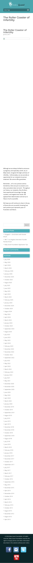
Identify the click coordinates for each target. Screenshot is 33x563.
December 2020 (9, 383)
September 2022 (9, 357)
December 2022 (9, 349)
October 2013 (9, 508)
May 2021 (7, 381)
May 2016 (7, 485)
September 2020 (9, 389)
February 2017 (9, 476)
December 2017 (9, 456)
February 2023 (9, 346)
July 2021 (7, 378)
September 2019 (9, 412)
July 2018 (7, 441)
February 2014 (9, 505)
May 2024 (7, 314)
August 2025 (8, 282)
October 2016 (9, 479)
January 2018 (8, 453)
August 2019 (8, 415)
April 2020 (8, 398)
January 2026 (8, 274)
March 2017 (8, 473)
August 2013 (8, 511)
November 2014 (9, 493)
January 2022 (8, 375)
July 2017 (7, 467)
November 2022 (9, 352)
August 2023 (8, 331)
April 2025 (8, 294)
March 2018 (8, 447)
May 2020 (7, 395)
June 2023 (7, 337)
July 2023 (7, 334)
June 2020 (7, 392)
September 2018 (9, 435)
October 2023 (9, 326)
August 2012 (8, 516)
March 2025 (8, 297)
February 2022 (9, 372)
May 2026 (7, 262)
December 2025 (9, 277)
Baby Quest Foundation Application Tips (16, 244)
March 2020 (8, 401)
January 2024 (8, 323)
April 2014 (8, 499)
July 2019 (7, 418)
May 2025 (7, 291)
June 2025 (7, 288)
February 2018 (9, 450)
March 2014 (8, 502)
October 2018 (9, 433)
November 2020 (9, 386)
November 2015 (9, 487)
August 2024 (8, 311)
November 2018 (9, 430)
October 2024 (9, 308)
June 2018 (7, 444)
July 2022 (7, 360)
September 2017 (9, 464)
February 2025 (9, 300)
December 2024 (9, 305)
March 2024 (8, 320)
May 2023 (7, 340)
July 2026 (7, 259)
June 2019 (7, 421)
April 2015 (8, 490)
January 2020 (8, 404)
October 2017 (9, 461)
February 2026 (9, 271)
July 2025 (7, 285)
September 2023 (9, 329)
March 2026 (8, 268)
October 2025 (9, 279)
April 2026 (8, 265)
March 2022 (8, 369)
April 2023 (8, 343)
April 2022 (8, 366)
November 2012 (9, 513)
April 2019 (8, 424)
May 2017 (7, 470)
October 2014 (9, 496)
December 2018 (9, 427)
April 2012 (8, 519)
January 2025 (8, 303)
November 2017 (9, 459)
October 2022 (9, 355)
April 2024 (8, 317)
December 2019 (9, 407)
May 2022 (7, 363)
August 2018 (8, 438)
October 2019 (9, 409)
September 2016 (9, 482)
